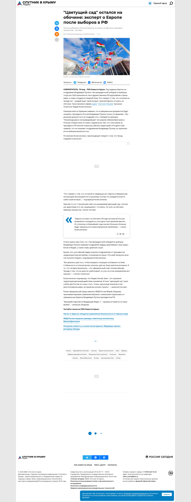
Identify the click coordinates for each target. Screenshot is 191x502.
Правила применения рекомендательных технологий (92, 488)
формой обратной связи (146, 481)
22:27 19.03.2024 (68, 34)
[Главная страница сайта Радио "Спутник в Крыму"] (36, 3)
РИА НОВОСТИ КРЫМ (83, 465)
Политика (113, 354)
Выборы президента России (77, 354)
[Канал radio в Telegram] (87, 457)
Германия (122, 354)
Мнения (94, 350)
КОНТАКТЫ (112, 465)
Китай (118, 358)
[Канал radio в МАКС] (104, 457)
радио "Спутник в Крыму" (103, 104)
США (117, 350)
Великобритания (86, 358)
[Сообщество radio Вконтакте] (95, 457)
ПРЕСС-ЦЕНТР (99, 465)
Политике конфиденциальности (136, 493)
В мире (96, 358)
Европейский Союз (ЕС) (81, 350)
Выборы (124, 350)
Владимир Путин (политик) (98, 354)
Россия (68, 350)
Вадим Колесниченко (106, 350)
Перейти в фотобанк (84, 77)
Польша (75, 358)
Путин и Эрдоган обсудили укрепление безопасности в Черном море (95, 314)
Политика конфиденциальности (83, 486)
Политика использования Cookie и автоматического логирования (92, 482)
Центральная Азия (107, 358)
